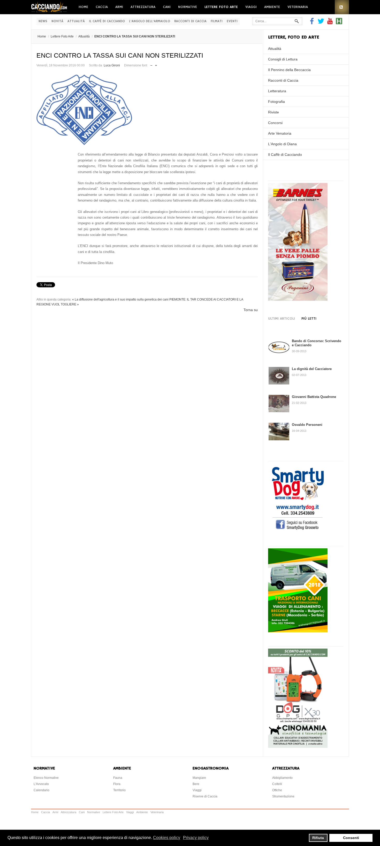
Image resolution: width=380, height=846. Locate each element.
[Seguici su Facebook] (312, 23)
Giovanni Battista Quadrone (314, 397)
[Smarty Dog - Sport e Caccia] (298, 530)
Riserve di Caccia (205, 796)
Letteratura (277, 91)
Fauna (117, 778)
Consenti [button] (351, 838)
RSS (342, 7)
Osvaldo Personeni (307, 425)
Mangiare (199, 778)
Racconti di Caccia (190, 21)
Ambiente (272, 7)
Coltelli (277, 784)
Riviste (273, 112)
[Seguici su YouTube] (330, 23)
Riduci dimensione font (151, 64)
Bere (196, 784)
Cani (167, 7)
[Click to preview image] (147, 110)
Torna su (251, 310)
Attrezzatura (143, 7)
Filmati (217, 21)
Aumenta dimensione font (156, 64)
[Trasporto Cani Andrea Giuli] (298, 631)
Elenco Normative (46, 778)
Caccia (102, 7)
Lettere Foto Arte (221, 7)
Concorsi (275, 123)
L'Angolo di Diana (282, 144)
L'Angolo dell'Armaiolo (149, 21)
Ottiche (277, 790)
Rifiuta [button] (318, 838)
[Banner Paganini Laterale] (298, 299)
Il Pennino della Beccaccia (289, 70)
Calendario (41, 790)
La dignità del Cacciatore (312, 369)
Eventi (232, 21)
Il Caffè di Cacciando (107, 21)
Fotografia (276, 101)
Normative (187, 7)
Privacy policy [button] (196, 837)
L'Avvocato (41, 784)
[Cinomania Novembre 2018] (298, 746)
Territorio (119, 790)
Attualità (76, 21)
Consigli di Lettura (283, 59)
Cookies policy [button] (166, 837)
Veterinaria (297, 7)
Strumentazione (283, 796)
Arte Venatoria (279, 133)
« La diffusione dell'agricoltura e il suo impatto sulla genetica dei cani (120, 299)
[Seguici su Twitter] (320, 23)
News (43, 21)
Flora (116, 784)
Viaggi (251, 7)
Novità (57, 21)
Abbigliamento (282, 778)
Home (83, 7)
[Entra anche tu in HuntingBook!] (339, 23)
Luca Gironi (112, 65)
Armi (119, 7)
